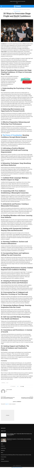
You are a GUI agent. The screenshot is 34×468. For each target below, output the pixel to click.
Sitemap (2, 459)
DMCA (2, 452)
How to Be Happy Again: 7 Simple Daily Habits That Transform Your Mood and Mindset (19, 434)
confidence (3, 382)
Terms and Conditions (5, 461)
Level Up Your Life (8, 9)
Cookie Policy (3, 448)
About (2, 443)
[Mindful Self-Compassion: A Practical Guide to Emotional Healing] (3, 440)
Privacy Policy (3, 456)
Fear (7, 382)
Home (2, 9)
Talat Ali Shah (9, 389)
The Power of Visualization (12, 135)
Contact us (3, 446)
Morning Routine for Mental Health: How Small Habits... (17, 1)
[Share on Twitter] (21, 386)
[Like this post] (19, 386)
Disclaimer (3, 450)
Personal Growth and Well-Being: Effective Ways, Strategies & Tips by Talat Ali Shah (16, 454)
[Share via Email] (23, 386)
